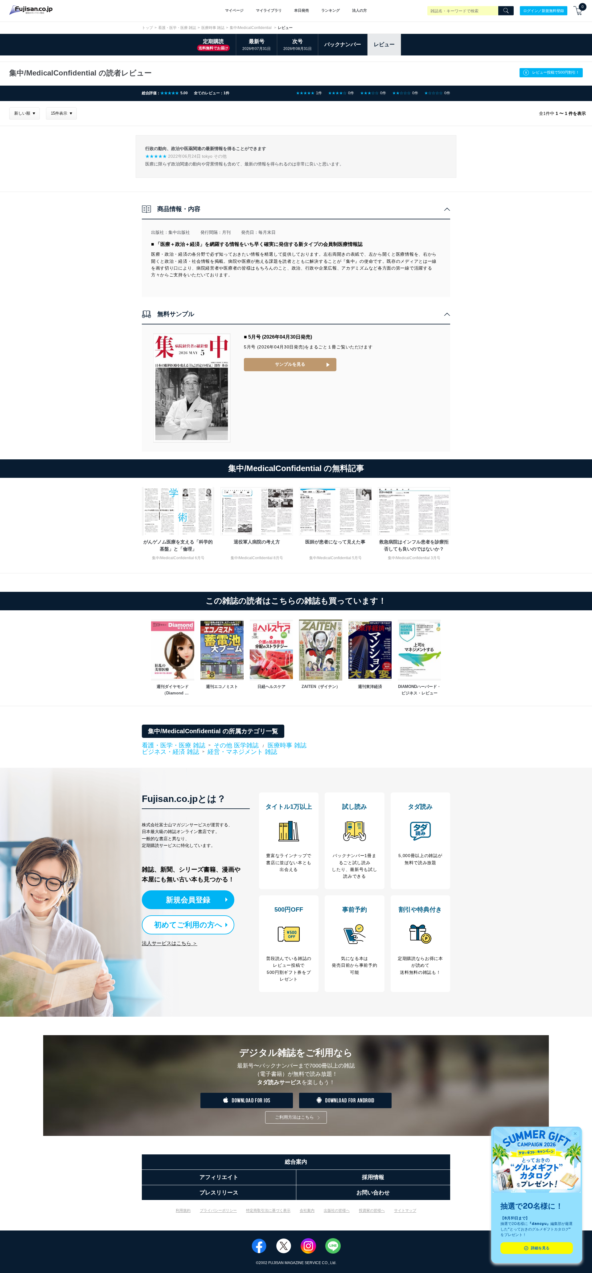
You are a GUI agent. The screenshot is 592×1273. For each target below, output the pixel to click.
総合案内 (296, 1162)
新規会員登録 (188, 900)
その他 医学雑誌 (236, 745)
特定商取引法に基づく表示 (268, 1210)
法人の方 (359, 10)
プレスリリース (218, 1193)
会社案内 (307, 1210)
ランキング (330, 10)
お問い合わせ (373, 1193)
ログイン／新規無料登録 (543, 10)
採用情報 (373, 1177)
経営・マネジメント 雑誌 (242, 751)
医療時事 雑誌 (212, 28)
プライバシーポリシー (218, 1210)
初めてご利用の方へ (188, 925)
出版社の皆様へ (337, 1210)
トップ (147, 28)
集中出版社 (179, 232)
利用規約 (183, 1210)
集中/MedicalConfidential (251, 28)
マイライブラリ (269, 10)
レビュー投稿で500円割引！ (555, 72)
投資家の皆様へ (372, 1210)
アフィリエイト (218, 1177)
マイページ (234, 10)
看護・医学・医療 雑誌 (177, 28)
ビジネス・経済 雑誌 (170, 752)
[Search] (506, 10)
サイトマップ (405, 1210)
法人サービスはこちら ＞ (169, 943)
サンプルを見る (290, 364)
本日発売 (301, 10)
